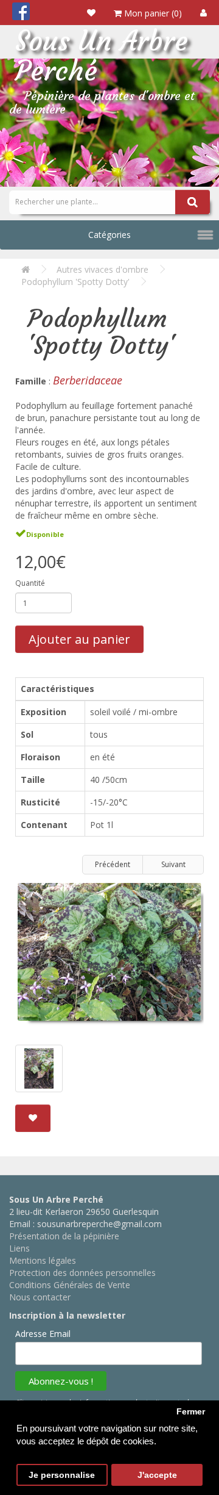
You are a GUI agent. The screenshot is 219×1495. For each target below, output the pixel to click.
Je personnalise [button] (62, 1475)
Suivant (173, 864)
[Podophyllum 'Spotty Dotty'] (109, 956)
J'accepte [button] (157, 1475)
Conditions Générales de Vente (69, 1285)
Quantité (30, 583)
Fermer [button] (190, 1411)
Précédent (112, 864)
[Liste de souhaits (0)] (91, 12)
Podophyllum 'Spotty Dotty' (75, 281)
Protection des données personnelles (82, 1272)
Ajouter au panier (79, 639)
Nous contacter (40, 1297)
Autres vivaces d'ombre (102, 269)
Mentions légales (42, 1260)
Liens (19, 1248)
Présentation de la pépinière (64, 1236)
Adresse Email (43, 1333)
